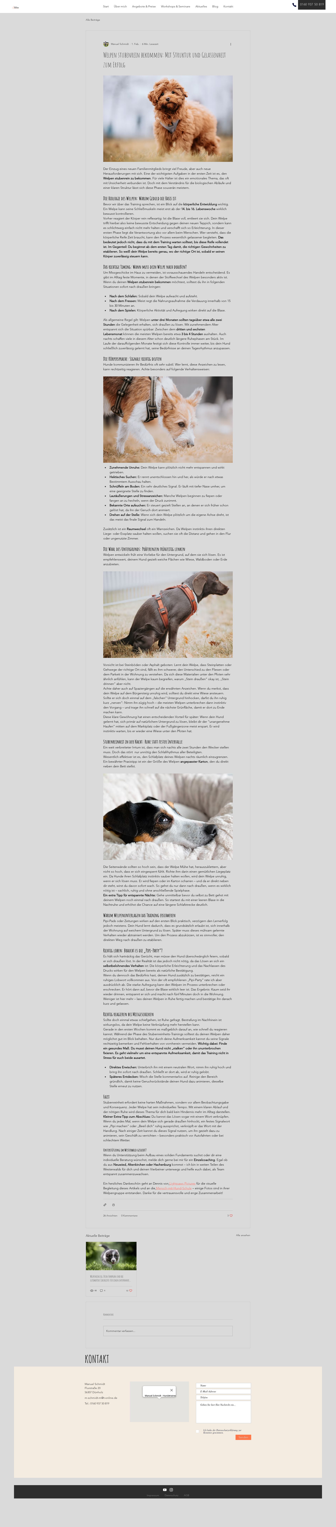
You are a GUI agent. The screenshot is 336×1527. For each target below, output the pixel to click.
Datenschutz (171, 1495)
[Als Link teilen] (105, 1204)
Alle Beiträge (93, 19)
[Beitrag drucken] (113, 1204)
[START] (15, 7)
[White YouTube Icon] (165, 1490)
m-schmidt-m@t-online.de (101, 1397)
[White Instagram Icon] (171, 1490)
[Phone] (294, 5)
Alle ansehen (243, 1235)
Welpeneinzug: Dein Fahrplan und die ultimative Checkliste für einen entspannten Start (110, 1278)
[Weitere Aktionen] (231, 44)
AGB (186, 1495)
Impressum (153, 1495)
